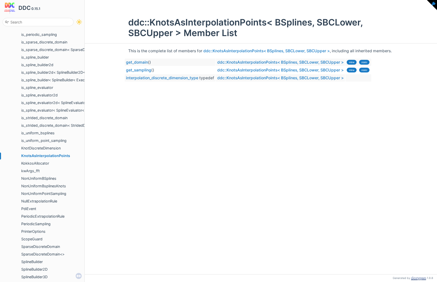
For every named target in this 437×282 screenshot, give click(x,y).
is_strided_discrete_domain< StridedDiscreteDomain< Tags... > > (76, 125)
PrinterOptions (33, 231)
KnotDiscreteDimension (41, 148)
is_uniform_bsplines (38, 133)
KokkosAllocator (35, 163)
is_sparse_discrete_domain (44, 42)
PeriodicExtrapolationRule (42, 216)
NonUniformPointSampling (43, 193)
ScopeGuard (31, 239)
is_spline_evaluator (37, 87)
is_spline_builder (35, 57)
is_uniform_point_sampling (44, 140)
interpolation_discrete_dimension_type (162, 77)
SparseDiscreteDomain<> (42, 254)
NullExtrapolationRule (39, 201)
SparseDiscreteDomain (40, 246)
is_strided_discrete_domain (44, 118)
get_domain (137, 62)
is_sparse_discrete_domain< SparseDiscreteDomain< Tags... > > (75, 49)
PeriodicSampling (36, 224)
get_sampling (138, 70)
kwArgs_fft (30, 171)
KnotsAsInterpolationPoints (45, 155)
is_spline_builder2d (37, 65)
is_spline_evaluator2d (39, 95)
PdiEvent (28, 209)
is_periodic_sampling (39, 34)
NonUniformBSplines (38, 178)
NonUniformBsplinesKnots (43, 186)
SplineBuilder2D (34, 269)
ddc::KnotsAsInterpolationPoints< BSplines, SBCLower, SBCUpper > (266, 50)
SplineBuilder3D (34, 277)
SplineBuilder (32, 262)
